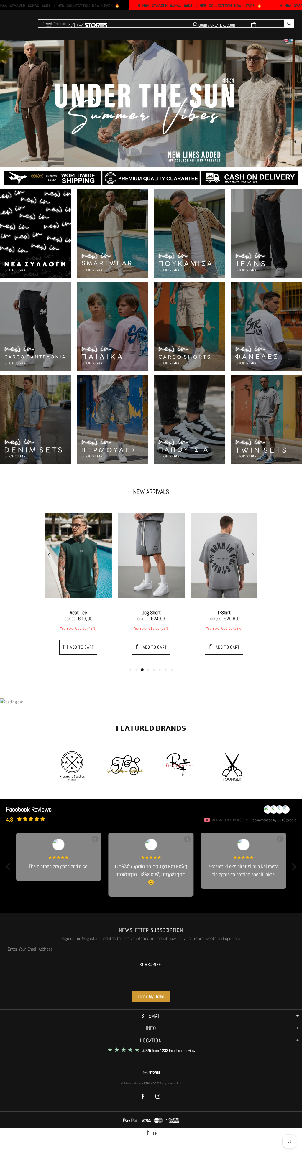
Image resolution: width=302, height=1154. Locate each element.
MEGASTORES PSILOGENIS (231, 820)
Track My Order (151, 996)
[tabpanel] (78, 586)
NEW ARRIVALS (151, 491)
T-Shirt (224, 612)
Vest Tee (78, 612)
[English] (286, 40)
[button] (8, 866)
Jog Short (151, 612)
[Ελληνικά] (291, 40)
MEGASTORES (151, 1072)
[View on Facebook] (95, 839)
